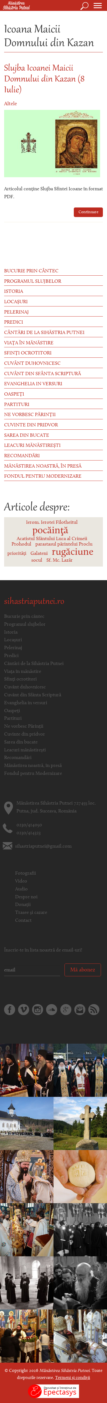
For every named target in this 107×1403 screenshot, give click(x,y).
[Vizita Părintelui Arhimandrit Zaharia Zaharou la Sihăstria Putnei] (80, 1283)
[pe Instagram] (37, 1009)
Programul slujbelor (32, 281)
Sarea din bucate (26, 435)
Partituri (16, 404)
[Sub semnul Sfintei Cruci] (27, 1336)
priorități (16, 553)
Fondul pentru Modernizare (42, 476)
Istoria (13, 291)
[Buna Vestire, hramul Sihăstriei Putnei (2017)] (27, 1176)
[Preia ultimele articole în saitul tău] (93, 1009)
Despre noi (26, 897)
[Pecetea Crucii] (80, 1123)
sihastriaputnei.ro (34, 602)
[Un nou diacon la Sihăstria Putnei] (27, 1229)
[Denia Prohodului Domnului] (27, 1070)
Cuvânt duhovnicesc (32, 363)
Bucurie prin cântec (31, 271)
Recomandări (22, 456)
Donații (23, 904)
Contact (23, 920)
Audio (21, 889)
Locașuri (16, 302)
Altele (10, 104)
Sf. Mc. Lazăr (59, 560)
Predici (13, 322)
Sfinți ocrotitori (28, 353)
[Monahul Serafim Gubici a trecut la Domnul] (27, 1123)
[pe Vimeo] (23, 1009)
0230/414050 (29, 825)
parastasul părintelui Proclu (63, 544)
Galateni (39, 553)
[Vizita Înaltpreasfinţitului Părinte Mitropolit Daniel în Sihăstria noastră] (27, 1283)
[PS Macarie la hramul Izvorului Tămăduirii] (80, 1336)
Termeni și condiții (72, 1378)
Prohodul (21, 544)
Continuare (88, 212)
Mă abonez (82, 970)
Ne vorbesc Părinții (30, 415)
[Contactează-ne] (79, 1009)
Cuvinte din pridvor (31, 425)
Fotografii (25, 873)
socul (36, 560)
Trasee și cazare (31, 912)
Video (21, 881)
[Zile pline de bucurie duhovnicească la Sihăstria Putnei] (80, 1070)
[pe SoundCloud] (51, 1009)
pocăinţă (50, 531)
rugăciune (73, 552)
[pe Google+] (65, 1009)
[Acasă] (15, 6)
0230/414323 (28, 833)
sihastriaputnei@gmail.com (43, 846)
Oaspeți (14, 394)
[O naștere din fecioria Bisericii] (80, 1229)
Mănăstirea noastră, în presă (42, 466)
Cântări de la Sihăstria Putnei (44, 332)
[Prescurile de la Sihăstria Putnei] (80, 1176)
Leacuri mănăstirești (32, 445)
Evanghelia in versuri (33, 384)
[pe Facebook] (9, 1009)
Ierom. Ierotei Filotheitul (52, 522)
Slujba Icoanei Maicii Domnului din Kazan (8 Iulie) (44, 79)
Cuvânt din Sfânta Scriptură (42, 374)
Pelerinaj (16, 312)
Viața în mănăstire (29, 343)
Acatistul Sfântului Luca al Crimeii (52, 539)
